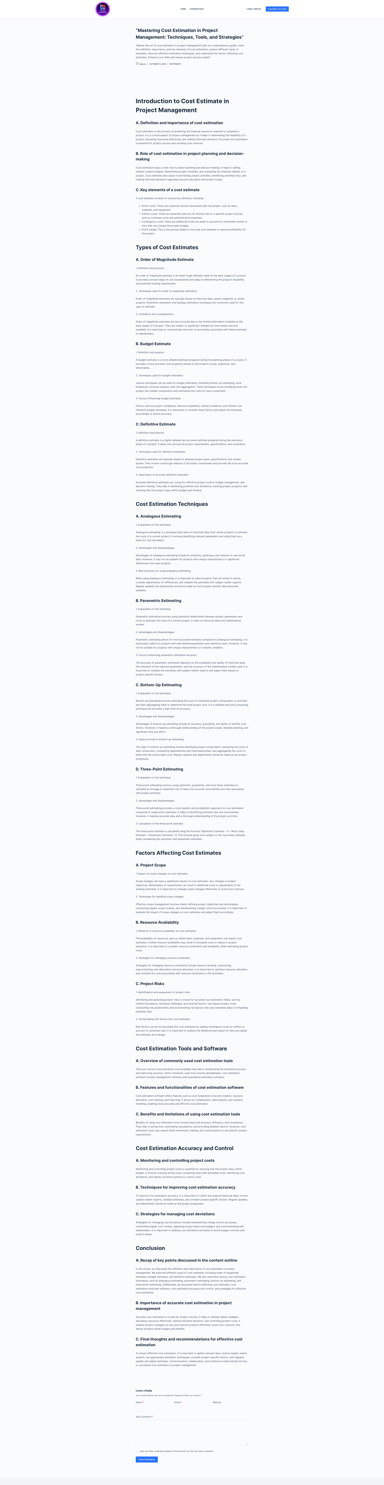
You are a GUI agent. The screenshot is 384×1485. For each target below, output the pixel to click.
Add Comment (144, 1416)
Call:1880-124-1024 (277, 9)
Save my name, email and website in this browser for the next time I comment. (177, 1451)
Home (183, 9)
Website (217, 1402)
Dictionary (175, 64)
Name (140, 1402)
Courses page (197, 9)
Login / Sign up (253, 9)
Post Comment (147, 1459)
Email (178, 1402)
